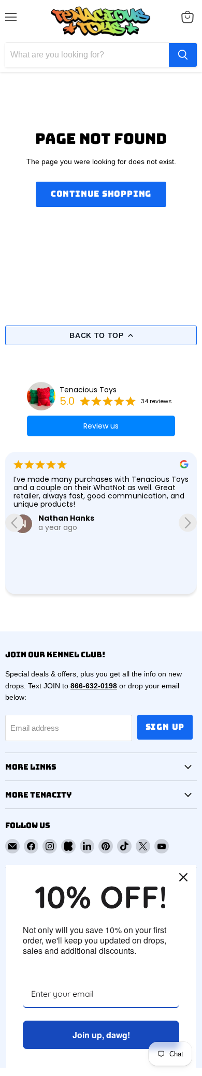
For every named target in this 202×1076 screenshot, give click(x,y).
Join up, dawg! (101, 1035)
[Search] (183, 55)
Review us (101, 426)
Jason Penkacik (87, 535)
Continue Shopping (101, 193)
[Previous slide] (14, 523)
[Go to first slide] (188, 523)
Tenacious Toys (88, 390)
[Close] (183, 877)
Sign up (165, 726)
